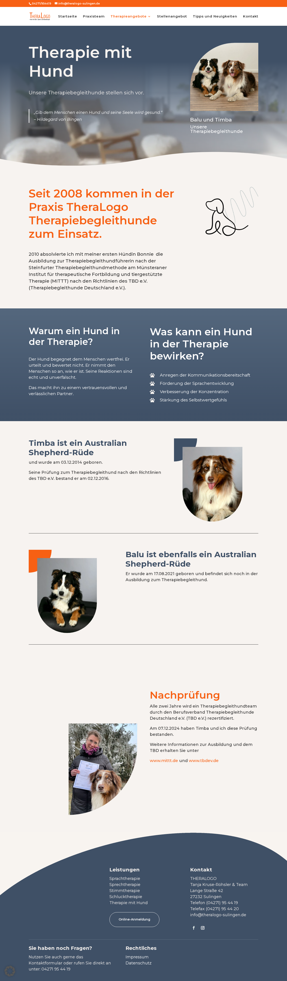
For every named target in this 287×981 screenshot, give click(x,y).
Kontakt (250, 16)
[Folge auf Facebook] (193, 927)
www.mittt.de (164, 760)
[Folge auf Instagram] (202, 927)
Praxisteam (94, 16)
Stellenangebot (172, 16)
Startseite (67, 16)
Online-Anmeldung (134, 919)
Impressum (137, 957)
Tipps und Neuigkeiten (215, 16)
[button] (10, 971)
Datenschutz (139, 963)
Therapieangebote (129, 16)
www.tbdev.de (204, 760)
